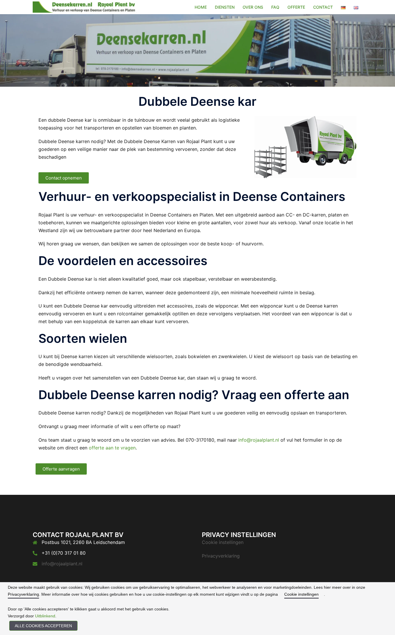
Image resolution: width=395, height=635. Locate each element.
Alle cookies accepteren (43, 625)
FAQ (275, 7)
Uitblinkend (45, 616)
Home (201, 7)
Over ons (253, 7)
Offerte (296, 7)
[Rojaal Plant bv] (85, 7)
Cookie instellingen (222, 542)
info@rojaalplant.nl (258, 440)
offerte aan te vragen (112, 448)
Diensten (225, 7)
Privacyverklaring (221, 556)
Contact (323, 7)
